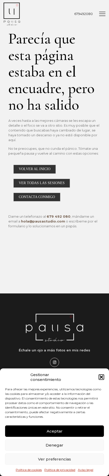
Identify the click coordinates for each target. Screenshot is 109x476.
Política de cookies (29, 470)
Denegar (54, 445)
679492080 (83, 14)
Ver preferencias (54, 459)
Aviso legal (85, 470)
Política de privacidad (59, 470)
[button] (101, 377)
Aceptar (55, 431)
